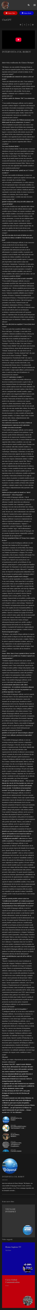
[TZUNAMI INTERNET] (18, 1221)
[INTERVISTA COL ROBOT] (18, 1175)
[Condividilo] (20, 24)
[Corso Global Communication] (18, 1291)
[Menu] (34, 5)
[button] (29, 5)
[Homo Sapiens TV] (18, 1258)
